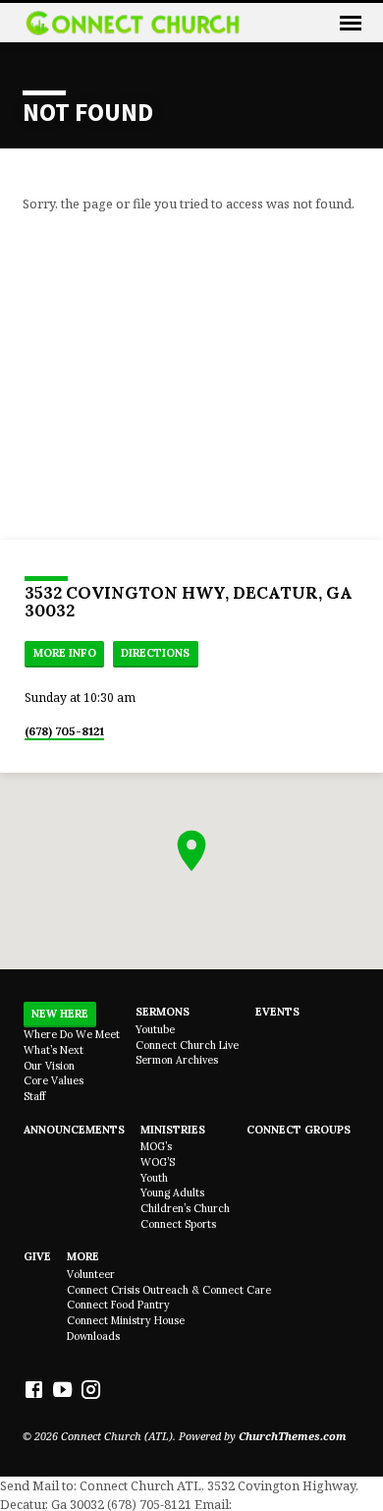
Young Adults (172, 1192)
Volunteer (91, 1274)
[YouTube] (62, 1389)
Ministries (172, 1129)
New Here (59, 1013)
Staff (34, 1096)
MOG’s (156, 1146)
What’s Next (53, 1050)
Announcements (74, 1129)
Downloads (93, 1336)
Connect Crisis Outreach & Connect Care (169, 1290)
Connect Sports (178, 1224)
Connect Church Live (187, 1045)
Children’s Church (185, 1208)
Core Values (53, 1080)
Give (37, 1256)
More (83, 1256)
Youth (154, 1178)
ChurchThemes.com (293, 1435)
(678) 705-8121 (64, 731)
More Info (64, 653)
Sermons (163, 1011)
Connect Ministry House (126, 1320)
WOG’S (157, 1162)
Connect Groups (298, 1129)
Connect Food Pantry (118, 1304)
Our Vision (49, 1066)
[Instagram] (91, 1389)
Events (277, 1011)
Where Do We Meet (72, 1034)
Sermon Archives (177, 1060)
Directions (155, 653)
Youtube (155, 1029)
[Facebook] (34, 1389)
